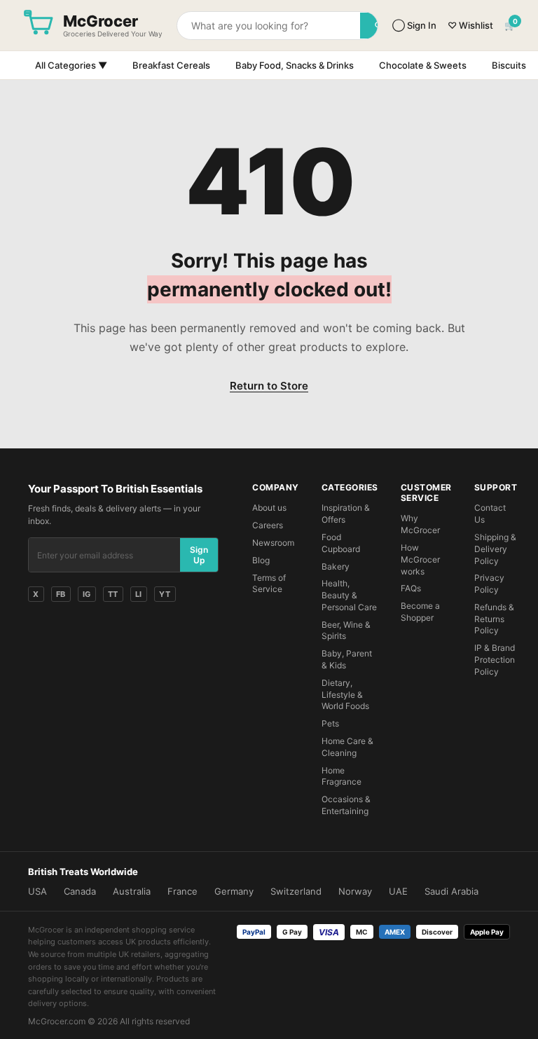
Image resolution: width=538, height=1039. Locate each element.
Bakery (336, 566)
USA (37, 891)
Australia (132, 891)
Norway (355, 891)
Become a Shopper (420, 611)
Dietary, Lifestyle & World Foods (345, 694)
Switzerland (296, 891)
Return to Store (269, 385)
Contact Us (490, 513)
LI (138, 594)
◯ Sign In (414, 25)
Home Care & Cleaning (347, 747)
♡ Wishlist (470, 25)
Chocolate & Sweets (423, 65)
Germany (234, 891)
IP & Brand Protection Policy (494, 659)
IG (87, 594)
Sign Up (199, 554)
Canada (80, 891)
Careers (267, 525)
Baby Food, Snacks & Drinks (294, 65)
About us (269, 507)
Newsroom (273, 542)
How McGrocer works (420, 559)
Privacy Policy (489, 583)
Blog (261, 560)
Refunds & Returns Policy (494, 619)
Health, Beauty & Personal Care (349, 595)
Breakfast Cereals (171, 65)
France (182, 891)
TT (113, 594)
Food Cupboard (341, 543)
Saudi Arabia (451, 891)
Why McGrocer (420, 524)
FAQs (411, 588)
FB (61, 594)
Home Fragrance (341, 776)
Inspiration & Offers (346, 513)
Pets (330, 723)
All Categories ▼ (71, 65)
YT (165, 594)
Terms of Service (269, 583)
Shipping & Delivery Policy (495, 549)
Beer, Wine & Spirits (346, 630)
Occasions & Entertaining (346, 805)
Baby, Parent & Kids (347, 659)
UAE (398, 891)
